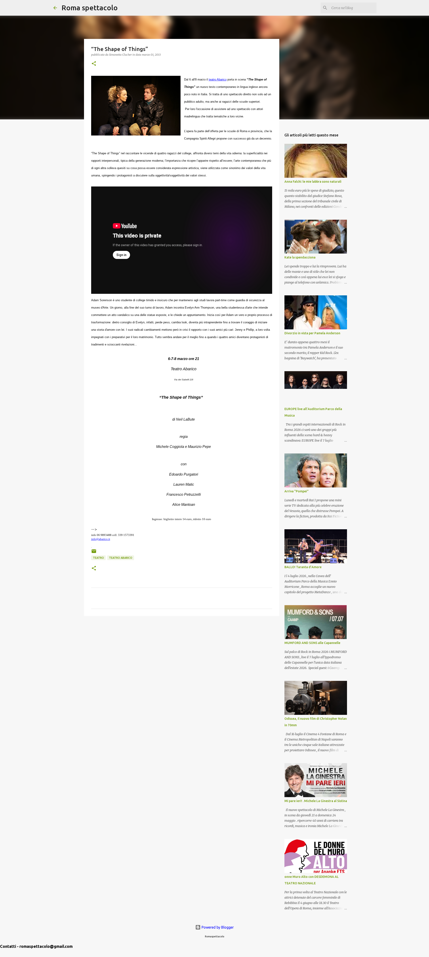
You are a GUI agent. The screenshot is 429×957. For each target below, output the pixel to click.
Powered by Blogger (217, 927)
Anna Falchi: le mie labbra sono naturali (312, 181)
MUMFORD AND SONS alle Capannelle (312, 643)
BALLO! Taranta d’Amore (303, 567)
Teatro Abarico (120, 557)
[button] (94, 64)
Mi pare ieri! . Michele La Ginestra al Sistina (315, 801)
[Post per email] (94, 552)
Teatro (98, 557)
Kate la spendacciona (299, 257)
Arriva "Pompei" (296, 491)
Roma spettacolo (89, 8)
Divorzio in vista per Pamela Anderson (312, 333)
